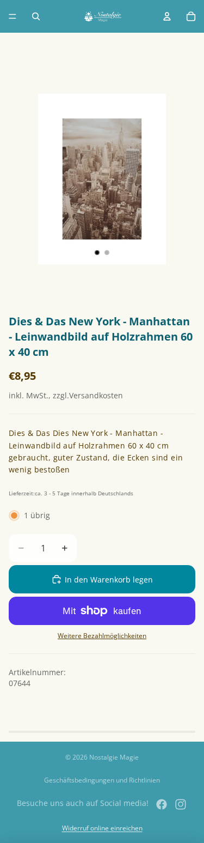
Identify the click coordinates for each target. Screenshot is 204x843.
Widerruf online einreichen (102, 828)
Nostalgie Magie (114, 757)
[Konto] (167, 16)
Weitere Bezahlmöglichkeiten (102, 636)
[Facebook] (161, 804)
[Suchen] (36, 16)
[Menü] (12, 16)
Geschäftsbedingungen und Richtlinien (102, 780)
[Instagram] (180, 804)
